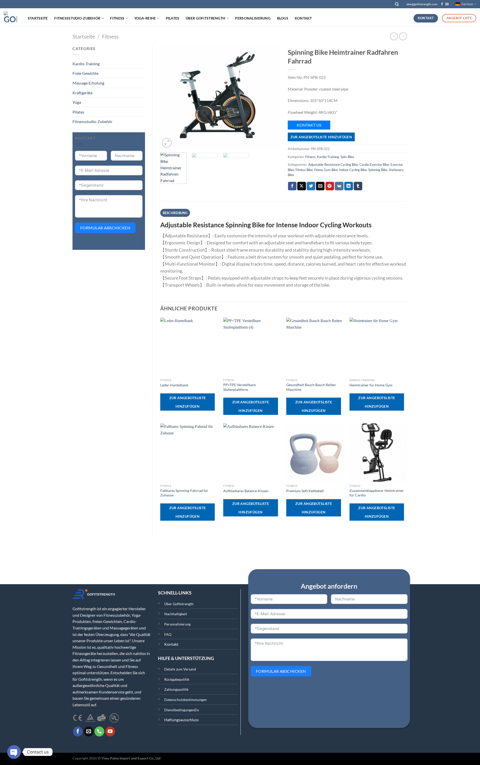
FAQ (167, 634)
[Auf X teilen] (301, 186)
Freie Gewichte (85, 73)
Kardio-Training (86, 63)
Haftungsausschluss (181, 719)
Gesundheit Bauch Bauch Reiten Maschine (311, 387)
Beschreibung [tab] (175, 213)
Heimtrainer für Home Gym (371, 385)
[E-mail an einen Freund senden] (320, 186)
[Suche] (397, 4)
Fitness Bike (304, 170)
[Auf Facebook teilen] (292, 186)
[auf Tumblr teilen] (358, 186)
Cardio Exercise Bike (374, 165)
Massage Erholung (88, 83)
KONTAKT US (309, 125)
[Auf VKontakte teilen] (339, 186)
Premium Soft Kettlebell (305, 491)
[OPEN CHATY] (14, 752)
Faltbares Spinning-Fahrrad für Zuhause (184, 492)
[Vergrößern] (167, 143)
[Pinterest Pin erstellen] (330, 186)
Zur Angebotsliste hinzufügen (321, 137)
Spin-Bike (347, 157)
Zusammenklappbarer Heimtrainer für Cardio (377, 492)
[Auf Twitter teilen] (311, 186)
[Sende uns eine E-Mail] (447, 4)
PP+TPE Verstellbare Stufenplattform (239, 387)
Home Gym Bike (326, 170)
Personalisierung (252, 18)
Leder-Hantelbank (174, 385)
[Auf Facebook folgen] (442, 4)
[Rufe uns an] (99, 731)
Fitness (117, 18)
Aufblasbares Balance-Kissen (245, 491)
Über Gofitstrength (205, 18)
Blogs (282, 18)
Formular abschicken (105, 227)
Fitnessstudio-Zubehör (77, 18)
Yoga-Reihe (145, 18)
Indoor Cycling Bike (353, 170)
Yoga (76, 102)
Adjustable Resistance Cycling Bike (333, 165)
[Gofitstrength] (10, 17)
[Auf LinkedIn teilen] (348, 186)
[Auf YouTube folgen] (110, 731)
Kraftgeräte (82, 92)
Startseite (38, 18)
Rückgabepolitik (176, 679)
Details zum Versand (180, 669)
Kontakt (303, 18)
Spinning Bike (377, 170)
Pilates (173, 18)
